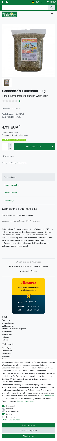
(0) (19, 101)
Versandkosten (21, 163)
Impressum (49, 396)
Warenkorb (6, 353)
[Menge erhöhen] (10, 145)
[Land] (33, 2)
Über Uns (6, 320)
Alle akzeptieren (28, 425)
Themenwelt (7, 334)
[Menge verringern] (10, 148)
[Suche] (51, 7)
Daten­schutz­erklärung (26, 401)
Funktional (10, 417)
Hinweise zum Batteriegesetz (14, 329)
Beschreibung (10, 177)
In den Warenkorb (33, 147)
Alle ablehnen (28, 436)
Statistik (9, 409)
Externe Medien (12, 411)
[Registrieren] (7, 2)
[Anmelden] (3, 2)
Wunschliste (9, 156)
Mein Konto (7, 348)
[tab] (28, 177)
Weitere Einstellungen (11, 420)
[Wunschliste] (42, 2)
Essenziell (10, 406)
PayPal (9, 414)
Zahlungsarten (8, 326)
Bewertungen (9, 200)
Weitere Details (10, 193)
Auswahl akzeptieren (28, 430)
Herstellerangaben (11, 185)
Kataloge (5, 337)
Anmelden (6, 356)
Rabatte (5, 340)
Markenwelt (7, 331)
